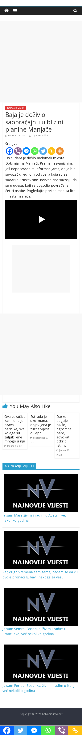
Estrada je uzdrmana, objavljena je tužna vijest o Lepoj (40, 424)
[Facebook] (9, 151)
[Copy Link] (51, 151)
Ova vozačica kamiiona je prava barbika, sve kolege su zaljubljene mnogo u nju (14, 429)
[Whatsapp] (35, 151)
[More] (60, 151)
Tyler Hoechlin (40, 135)
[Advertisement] (41, 61)
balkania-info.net (52, 714)
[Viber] (18, 151)
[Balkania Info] (6, 10)
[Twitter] (43, 151)
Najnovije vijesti (15, 108)
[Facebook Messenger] (26, 151)
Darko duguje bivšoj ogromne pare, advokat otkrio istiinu (64, 431)
